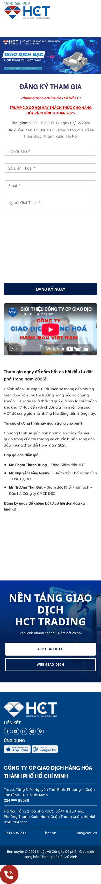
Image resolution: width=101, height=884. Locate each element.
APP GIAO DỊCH (50, 649)
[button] (57, 66)
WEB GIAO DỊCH (50, 664)
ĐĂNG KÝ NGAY (50, 289)
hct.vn (50, 832)
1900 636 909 (17, 3)
